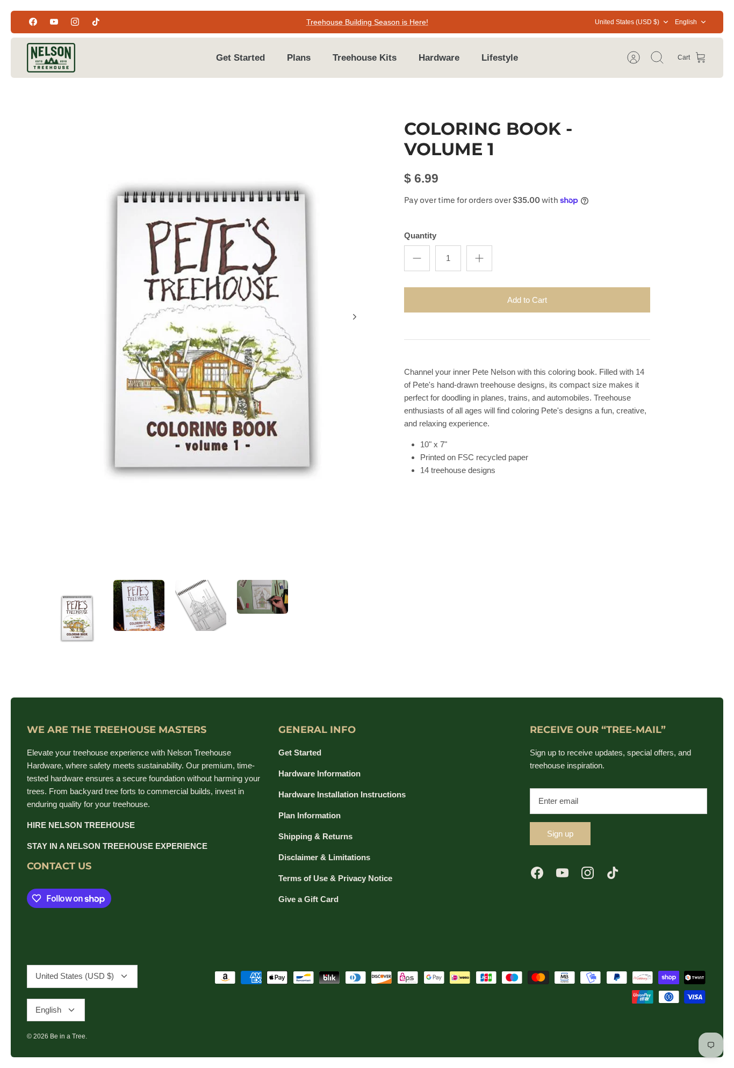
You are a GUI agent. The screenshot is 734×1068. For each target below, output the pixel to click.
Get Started (240, 58)
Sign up (560, 833)
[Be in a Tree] (51, 57)
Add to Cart (527, 299)
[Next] (354, 317)
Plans (299, 58)
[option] (212, 329)
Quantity (420, 235)
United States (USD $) (627, 22)
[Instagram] (74, 22)
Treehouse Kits (365, 58)
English (686, 22)
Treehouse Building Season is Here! (367, 22)
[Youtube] (54, 22)
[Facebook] (33, 22)
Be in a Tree (67, 1036)
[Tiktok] (95, 22)
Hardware (439, 58)
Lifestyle (499, 58)
